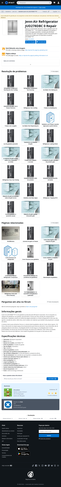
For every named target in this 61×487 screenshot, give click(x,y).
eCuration (31, 39)
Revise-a (3, 17)
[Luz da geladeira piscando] (11, 136)
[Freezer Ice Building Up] (50, 100)
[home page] (9, 2)
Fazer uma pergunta (53, 302)
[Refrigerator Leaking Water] (50, 136)
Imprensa (19, 428)
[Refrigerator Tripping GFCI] (50, 190)
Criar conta (42, 7)
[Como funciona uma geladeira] (30, 251)
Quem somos (5, 428)
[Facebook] (36, 466)
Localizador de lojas (22, 438)
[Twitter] (39, 466)
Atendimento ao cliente (8, 431)
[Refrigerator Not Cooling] (30, 100)
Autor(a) (7, 386)
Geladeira (8, 11)
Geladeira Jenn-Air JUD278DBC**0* (28, 11)
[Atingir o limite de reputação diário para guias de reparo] (55, 393)
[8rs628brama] (11, 233)
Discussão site (5, 433)
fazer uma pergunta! (31, 306)
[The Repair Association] (58, 466)
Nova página (55, 71)
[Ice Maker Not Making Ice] (50, 82)
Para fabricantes (21, 441)
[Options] (2, 12)
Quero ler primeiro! (45, 438)
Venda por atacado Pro (23, 436)
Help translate (5, 465)
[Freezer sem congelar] (11, 118)
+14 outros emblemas (52, 395)
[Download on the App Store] (23, 449)
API (3, 441)
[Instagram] (42, 466)
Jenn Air (15, 11)
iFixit (21, 402)
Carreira (4, 436)
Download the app (23, 445)
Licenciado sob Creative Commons (35, 484)
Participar (19, 433)
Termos (4, 453)
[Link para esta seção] (1, 312)
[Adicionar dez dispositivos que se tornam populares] (52, 393)
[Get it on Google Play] (23, 454)
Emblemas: (53, 389)
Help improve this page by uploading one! (36, 50)
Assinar (49, 435)
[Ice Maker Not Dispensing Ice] (30, 118)
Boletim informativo (7, 438)
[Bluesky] (52, 465)
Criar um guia (31, 42)
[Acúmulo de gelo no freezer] (30, 233)
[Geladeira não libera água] (30, 190)
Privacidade (5, 450)
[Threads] (55, 466)
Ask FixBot (51, 378)
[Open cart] (54, 2)
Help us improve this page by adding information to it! (33, 55)
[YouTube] (46, 466)
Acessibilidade (6, 448)
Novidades (20, 431)
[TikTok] (33, 466)
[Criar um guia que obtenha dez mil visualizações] (49, 393)
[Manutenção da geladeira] (50, 269)
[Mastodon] (49, 466)
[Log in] (58, 2)
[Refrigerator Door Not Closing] (11, 172)
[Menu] (2, 2)
